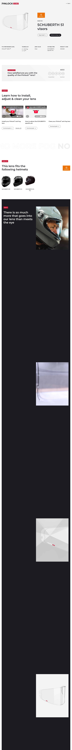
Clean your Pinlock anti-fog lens (59, 121)
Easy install (42, 35)
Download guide (7, 128)
